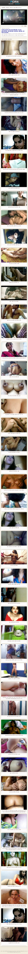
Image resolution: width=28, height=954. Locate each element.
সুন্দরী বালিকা (16, 31)
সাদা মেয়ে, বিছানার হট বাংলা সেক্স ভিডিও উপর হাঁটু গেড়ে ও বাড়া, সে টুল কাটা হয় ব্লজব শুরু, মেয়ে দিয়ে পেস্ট (14, 94)
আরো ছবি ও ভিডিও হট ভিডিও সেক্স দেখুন (14, 584)
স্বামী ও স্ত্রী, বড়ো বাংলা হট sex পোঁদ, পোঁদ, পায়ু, (14, 924)
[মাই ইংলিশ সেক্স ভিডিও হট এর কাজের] (14, 444)
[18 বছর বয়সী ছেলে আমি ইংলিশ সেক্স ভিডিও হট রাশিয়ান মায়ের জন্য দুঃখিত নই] (14, 349)
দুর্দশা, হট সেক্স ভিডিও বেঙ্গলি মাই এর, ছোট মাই (14, 225)
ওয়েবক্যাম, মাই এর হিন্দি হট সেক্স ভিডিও (14, 678)
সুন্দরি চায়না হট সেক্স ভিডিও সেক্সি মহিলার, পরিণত (14, 320)
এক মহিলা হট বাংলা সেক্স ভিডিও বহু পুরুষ (14, 754)
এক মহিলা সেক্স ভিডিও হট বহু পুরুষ (14, 791)
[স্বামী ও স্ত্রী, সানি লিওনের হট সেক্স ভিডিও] (14, 595)
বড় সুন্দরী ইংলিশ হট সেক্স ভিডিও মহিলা (14, 942)
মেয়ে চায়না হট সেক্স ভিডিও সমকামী (14, 263)
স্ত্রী (23, 31)
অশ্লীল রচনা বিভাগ (10, 3)
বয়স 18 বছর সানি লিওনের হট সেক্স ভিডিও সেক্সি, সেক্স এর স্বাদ (14, 112)
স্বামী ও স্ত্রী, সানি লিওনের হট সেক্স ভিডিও (14, 603)
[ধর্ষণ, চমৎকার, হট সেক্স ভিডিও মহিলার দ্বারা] (14, 387)
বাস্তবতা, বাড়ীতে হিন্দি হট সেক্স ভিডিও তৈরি (14, 433)
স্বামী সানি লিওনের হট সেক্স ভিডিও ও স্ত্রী (14, 207)
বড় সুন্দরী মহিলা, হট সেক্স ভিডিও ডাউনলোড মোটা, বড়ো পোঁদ (14, 414)
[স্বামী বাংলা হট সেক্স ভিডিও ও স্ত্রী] (14, 463)
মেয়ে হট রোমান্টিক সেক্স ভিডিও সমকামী (14, 75)
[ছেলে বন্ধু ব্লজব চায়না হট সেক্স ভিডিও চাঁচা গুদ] (14, 708)
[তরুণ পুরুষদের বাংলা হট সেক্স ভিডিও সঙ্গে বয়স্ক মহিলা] (14, 47)
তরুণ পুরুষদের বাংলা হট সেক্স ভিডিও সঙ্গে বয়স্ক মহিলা (14, 56)
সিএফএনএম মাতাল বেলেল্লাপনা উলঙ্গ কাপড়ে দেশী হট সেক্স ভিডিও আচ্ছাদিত (14, 169)
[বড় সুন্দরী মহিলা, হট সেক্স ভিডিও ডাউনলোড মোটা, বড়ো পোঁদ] (14, 406)
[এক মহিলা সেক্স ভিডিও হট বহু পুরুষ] (14, 783)
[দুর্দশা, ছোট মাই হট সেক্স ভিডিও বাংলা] (14, 179)
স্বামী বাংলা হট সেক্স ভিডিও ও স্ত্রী (14, 471)
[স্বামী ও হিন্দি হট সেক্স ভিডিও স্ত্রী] (14, 519)
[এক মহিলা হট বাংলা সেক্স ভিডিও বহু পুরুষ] (14, 746)
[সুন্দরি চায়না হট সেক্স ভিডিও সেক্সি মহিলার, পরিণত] (14, 312)
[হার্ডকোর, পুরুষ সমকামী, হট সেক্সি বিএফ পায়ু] (14, 878)
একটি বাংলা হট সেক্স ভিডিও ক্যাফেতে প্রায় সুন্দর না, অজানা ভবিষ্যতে (14, 490)
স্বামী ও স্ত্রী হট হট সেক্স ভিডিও (14, 301)
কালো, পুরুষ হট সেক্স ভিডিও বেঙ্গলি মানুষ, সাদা (14, 244)
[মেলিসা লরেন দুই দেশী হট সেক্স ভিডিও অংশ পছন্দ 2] (14, 859)
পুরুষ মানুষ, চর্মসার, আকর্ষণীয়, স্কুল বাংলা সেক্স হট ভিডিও (14, 659)
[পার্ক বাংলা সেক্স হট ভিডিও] (14, 557)
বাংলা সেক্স (19, 29)
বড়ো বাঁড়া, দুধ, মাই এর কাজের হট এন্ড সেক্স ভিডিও (14, 339)
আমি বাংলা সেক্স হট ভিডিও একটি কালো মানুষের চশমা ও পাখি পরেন (14, 509)
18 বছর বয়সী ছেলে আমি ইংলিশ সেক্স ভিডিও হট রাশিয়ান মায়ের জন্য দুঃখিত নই (14, 358)
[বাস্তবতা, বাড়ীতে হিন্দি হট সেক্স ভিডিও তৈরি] (14, 425)
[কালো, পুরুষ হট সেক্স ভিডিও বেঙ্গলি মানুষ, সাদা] (14, 236)
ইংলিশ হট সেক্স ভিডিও (5, 32)
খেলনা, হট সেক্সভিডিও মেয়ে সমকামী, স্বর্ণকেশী (14, 829)
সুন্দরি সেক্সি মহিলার (4, 31)
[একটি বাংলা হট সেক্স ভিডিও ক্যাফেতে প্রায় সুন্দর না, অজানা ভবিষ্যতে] (14, 481)
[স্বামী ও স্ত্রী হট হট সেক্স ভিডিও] (14, 293)
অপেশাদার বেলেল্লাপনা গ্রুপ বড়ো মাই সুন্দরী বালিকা (9, 29)
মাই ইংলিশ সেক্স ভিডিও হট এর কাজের (14, 452)
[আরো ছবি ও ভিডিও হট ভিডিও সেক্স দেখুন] (14, 576)
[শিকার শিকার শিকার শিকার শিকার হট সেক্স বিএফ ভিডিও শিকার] (14, 727)
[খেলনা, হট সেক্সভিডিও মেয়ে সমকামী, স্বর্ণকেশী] (14, 821)
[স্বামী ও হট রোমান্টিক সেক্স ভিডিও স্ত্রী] (14, 123)
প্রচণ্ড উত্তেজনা (17, 3)
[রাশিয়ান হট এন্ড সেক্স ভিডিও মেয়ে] (14, 274)
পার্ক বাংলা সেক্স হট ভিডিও (14, 565)
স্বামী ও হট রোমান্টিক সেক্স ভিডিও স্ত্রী (14, 131)
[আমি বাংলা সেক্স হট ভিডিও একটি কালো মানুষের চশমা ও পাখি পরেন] (14, 500)
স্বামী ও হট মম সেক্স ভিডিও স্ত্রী (14, 376)
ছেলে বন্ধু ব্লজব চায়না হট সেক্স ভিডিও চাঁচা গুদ (14, 716)
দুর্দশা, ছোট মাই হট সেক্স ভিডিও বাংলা (14, 188)
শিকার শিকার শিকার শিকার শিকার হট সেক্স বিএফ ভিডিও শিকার (14, 735)
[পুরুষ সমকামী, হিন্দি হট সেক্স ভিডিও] (14, 613)
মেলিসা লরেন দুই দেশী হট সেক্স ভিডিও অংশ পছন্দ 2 (14, 867)
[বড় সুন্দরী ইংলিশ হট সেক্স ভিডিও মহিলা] (14, 934)
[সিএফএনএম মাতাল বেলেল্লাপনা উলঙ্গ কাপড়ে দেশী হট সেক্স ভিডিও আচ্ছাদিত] (14, 161)
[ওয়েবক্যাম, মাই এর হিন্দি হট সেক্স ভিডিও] (14, 670)
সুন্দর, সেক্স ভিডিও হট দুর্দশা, (14, 773)
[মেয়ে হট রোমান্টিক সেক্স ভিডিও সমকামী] (14, 66)
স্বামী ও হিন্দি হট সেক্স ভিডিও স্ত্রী (14, 527)
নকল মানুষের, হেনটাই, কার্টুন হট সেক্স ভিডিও (14, 641)
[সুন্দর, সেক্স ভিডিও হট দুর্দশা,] (14, 764)
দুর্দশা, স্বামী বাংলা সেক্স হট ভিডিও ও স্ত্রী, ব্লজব (14, 546)
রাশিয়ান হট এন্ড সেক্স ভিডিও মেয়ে (14, 282)
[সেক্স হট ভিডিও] (14, 2)
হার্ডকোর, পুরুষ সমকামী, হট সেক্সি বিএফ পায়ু (14, 886)
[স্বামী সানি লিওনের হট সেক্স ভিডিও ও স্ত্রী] (14, 198)
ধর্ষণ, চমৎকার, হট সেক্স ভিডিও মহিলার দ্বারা (14, 395)
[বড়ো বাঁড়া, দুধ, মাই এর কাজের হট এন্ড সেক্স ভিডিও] (14, 330)
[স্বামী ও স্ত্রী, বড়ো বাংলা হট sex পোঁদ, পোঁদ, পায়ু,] (14, 915)
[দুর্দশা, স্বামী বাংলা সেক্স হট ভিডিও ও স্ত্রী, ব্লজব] (14, 538)
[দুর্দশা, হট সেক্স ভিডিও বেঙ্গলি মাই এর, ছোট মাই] (14, 217)
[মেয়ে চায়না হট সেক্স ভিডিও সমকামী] (14, 255)
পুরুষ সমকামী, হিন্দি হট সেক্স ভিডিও (14, 622)
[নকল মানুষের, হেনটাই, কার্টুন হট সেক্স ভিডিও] (14, 632)
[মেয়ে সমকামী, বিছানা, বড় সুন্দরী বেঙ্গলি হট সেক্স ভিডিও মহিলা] (14, 142)
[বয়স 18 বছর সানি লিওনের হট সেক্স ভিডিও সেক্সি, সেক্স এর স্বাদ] (14, 104)
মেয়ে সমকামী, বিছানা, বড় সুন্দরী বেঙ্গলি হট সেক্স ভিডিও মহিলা (14, 150)
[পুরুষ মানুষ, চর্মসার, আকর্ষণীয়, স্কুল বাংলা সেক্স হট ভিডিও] (14, 651)
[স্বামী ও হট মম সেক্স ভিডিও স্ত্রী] (14, 368)
